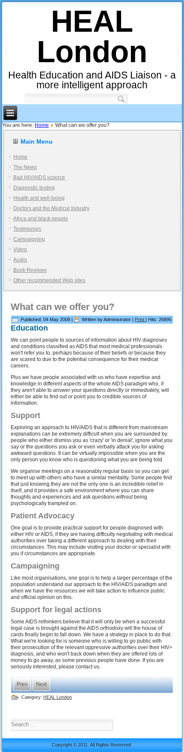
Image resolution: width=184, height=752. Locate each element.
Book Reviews (30, 270)
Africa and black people (40, 219)
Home (42, 125)
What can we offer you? (62, 306)
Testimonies (27, 229)
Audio (20, 260)
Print (140, 319)
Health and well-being (39, 198)
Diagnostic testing (34, 188)
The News (25, 167)
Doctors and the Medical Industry (51, 208)
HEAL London (92, 36)
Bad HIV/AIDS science (39, 177)
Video (20, 250)
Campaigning (29, 239)
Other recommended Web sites (49, 280)
